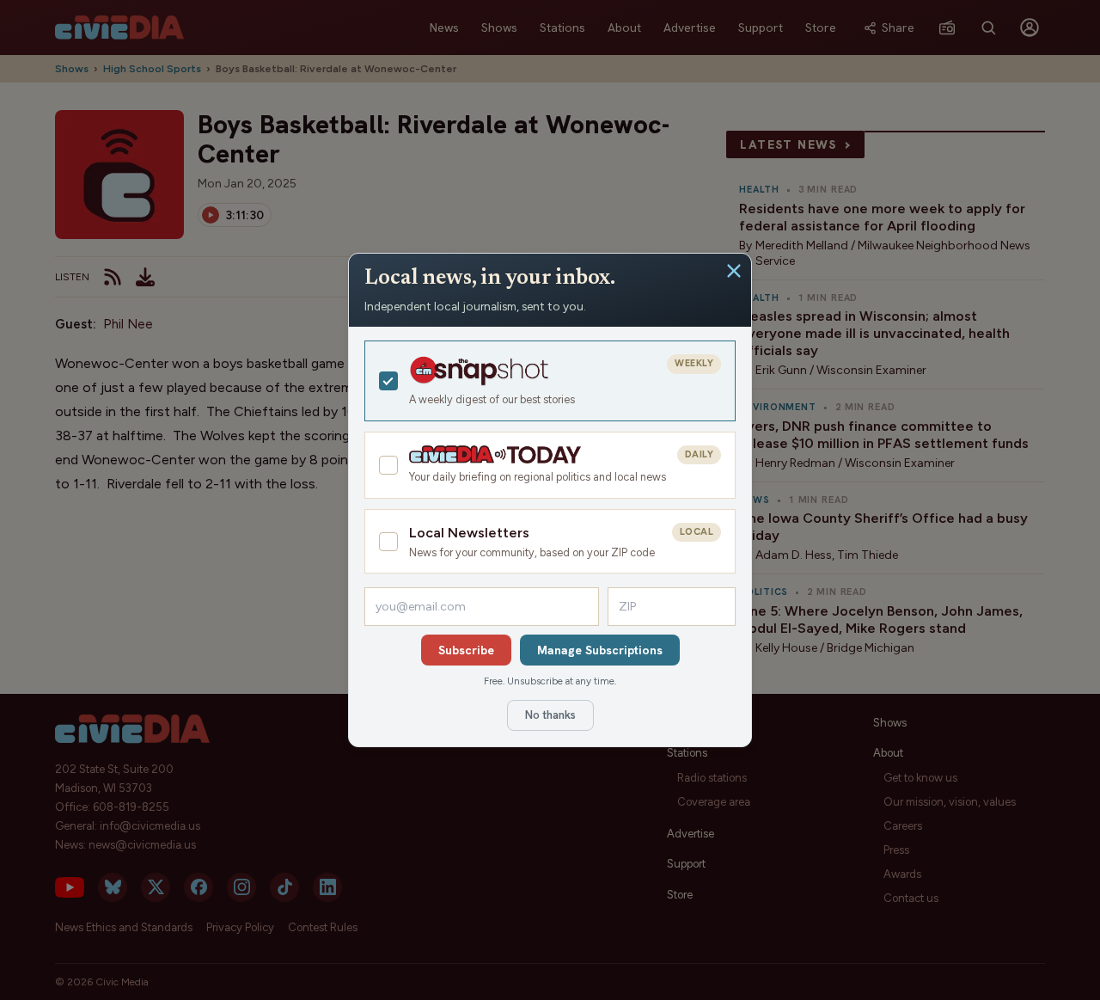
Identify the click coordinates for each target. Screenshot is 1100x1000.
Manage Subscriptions (600, 650)
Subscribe (466, 650)
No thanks (550, 715)
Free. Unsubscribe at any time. (550, 681)
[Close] (733, 270)
